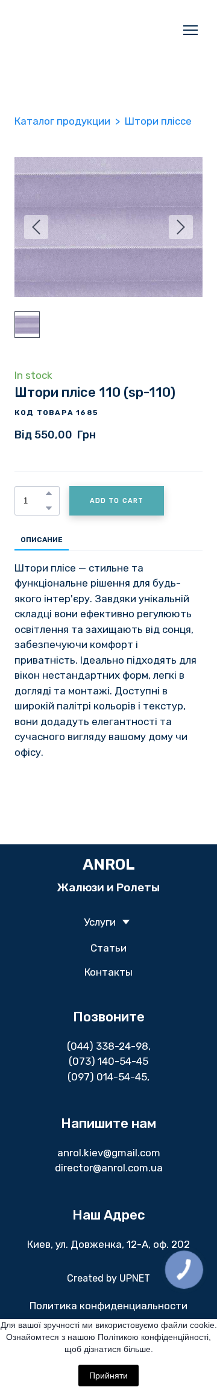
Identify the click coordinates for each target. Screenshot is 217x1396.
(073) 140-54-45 (108, 1050)
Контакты (108, 961)
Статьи (108, 936)
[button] (49, 482)
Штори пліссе (158, 110)
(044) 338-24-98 (107, 1035)
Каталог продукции (62, 110)
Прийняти (108, 1375)
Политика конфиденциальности (108, 1294)
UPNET (134, 1267)
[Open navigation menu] (190, 24)
